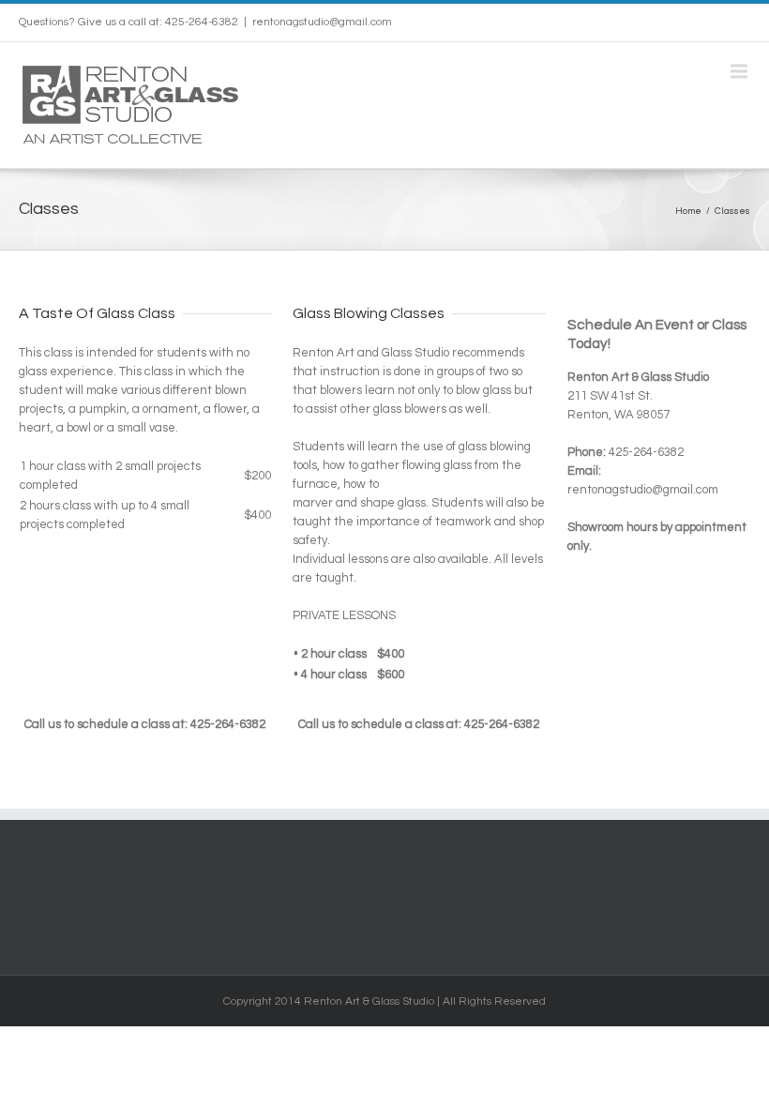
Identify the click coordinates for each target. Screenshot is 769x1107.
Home (688, 211)
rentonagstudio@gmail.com (322, 22)
